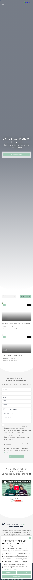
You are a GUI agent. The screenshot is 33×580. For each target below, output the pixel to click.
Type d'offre (5, 400)
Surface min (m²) (7, 417)
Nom (4, 393)
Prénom (5, 389)
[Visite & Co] (27, 5)
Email (4, 397)
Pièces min (6, 421)
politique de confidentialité (11, 452)
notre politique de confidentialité (10, 569)
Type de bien (5, 404)
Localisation (5, 408)
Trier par (4, 295)
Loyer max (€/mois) (8, 413)
